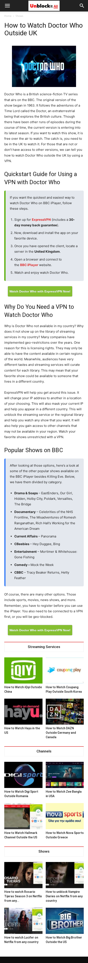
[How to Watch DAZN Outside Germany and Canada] (65, 712)
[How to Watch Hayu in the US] (23, 712)
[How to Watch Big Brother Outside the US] (65, 921)
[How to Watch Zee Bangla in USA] (65, 775)
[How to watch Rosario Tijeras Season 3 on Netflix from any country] (23, 875)
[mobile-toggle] (7, 5)
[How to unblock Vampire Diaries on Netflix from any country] (65, 875)
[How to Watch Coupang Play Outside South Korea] (65, 670)
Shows (19, 16)
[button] (82, 5)
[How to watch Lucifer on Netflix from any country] (23, 921)
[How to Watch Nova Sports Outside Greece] (65, 816)
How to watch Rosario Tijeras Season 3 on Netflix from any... (23, 896)
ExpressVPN (41, 220)
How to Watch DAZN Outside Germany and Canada (61, 733)
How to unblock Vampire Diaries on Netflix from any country (64, 896)
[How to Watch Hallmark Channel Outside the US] (23, 816)
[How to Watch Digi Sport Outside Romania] (23, 775)
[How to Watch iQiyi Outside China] (23, 670)
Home (8, 16)
